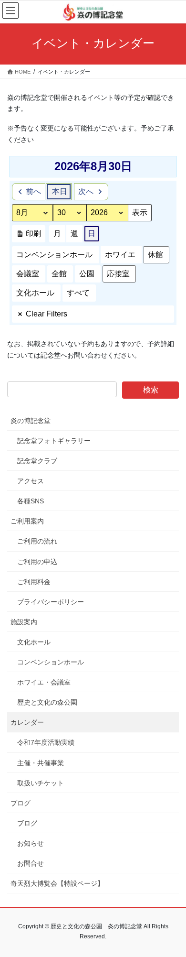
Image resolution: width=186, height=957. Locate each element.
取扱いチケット (40, 783)
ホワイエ (120, 254)
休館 (155, 254)
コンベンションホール (54, 254)
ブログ (20, 803)
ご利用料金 (34, 582)
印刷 (28, 235)
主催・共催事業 (40, 763)
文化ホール (35, 293)
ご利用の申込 (37, 562)
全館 (59, 274)
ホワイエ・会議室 (44, 682)
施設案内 (23, 622)
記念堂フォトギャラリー (54, 441)
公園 (86, 274)
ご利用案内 (27, 521)
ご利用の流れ (37, 541)
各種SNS (30, 501)
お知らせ (30, 843)
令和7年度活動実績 (45, 742)
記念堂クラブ (37, 461)
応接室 (118, 274)
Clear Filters (46, 314)
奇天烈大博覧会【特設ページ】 (57, 883)
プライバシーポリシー (50, 602)
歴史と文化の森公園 (47, 702)
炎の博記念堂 (30, 420)
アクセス (30, 481)
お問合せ (30, 863)
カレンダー (27, 722)
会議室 (27, 274)
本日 (59, 191)
